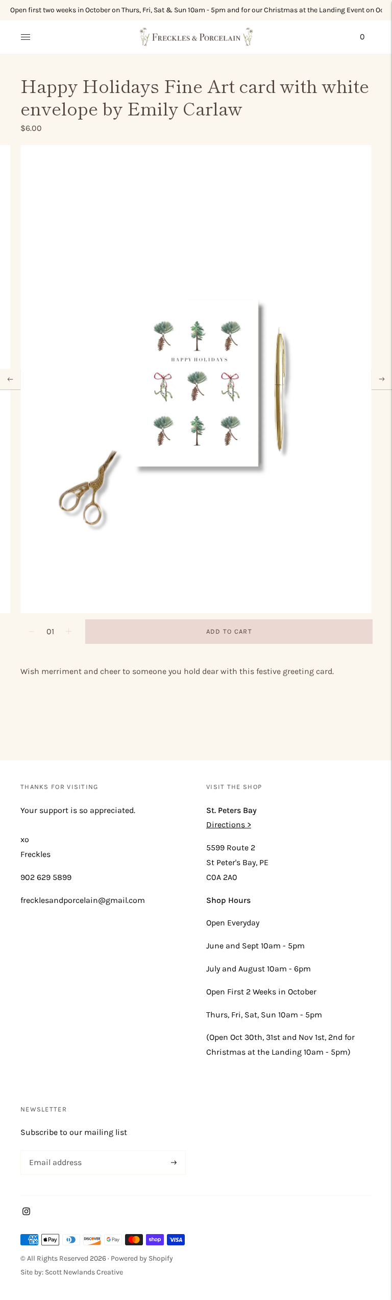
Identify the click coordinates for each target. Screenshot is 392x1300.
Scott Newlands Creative (84, 1272)
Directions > (228, 824)
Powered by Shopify (142, 1258)
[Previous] (10, 379)
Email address (54, 1151)
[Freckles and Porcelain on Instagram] (26, 1212)
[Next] (382, 379)
